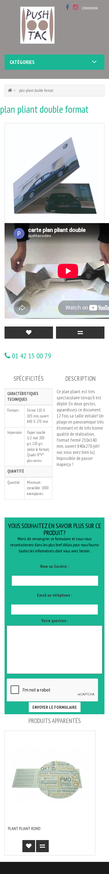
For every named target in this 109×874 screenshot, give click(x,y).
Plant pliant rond (24, 828)
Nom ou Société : (54, 566)
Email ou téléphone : (54, 595)
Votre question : (54, 620)
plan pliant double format (36, 90)
